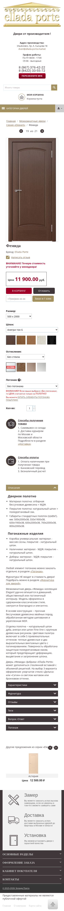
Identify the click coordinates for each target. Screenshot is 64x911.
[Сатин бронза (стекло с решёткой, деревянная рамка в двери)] (31, 367)
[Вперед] (42, 131)
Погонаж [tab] (13, 727)
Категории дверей (17, 108)
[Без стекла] (11, 367)
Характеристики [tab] (17, 685)
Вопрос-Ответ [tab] (16, 719)
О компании (20, 906)
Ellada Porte (21, 252)
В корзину (19, 290)
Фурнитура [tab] (14, 693)
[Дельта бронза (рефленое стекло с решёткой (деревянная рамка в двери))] (21, 367)
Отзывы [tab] (12, 702)
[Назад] (21, 131)
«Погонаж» (36, 571)
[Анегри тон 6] (11, 340)
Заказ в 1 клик (43, 298)
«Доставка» (24, 444)
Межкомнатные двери (32, 121)
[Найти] (54, 87)
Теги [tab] (10, 710)
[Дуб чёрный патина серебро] (51, 340)
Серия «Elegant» (15, 125)
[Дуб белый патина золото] (41, 340)
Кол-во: (10, 408)
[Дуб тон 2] (31, 340)
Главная (11, 121)
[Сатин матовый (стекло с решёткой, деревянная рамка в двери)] (41, 367)
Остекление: (14, 351)
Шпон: (10, 324)
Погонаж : (14, 379)
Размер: (11, 311)
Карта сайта (35, 906)
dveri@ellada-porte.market (32, 48)
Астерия (32, 776)
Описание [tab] (14, 487)
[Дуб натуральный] (21, 340)
